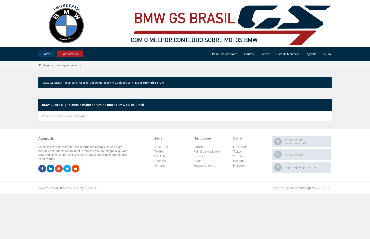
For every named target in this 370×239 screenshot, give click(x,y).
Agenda (311, 54)
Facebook (240, 147)
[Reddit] (75, 169)
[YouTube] (59, 169)
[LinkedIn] (50, 169)
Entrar (47, 54)
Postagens (46, 65)
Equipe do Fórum (205, 165)
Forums (249, 54)
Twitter (238, 151)
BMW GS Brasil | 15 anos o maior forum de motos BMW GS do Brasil (86, 83)
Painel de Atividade (224, 54)
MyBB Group (88, 188)
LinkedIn (239, 161)
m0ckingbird (306, 188)
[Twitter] (67, 169)
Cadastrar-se (70, 54)
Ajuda (327, 54)
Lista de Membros (288, 54)
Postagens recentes (70, 65)
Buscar (265, 54)
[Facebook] (42, 169)
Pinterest (239, 165)
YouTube (239, 156)
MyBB (58, 188)
